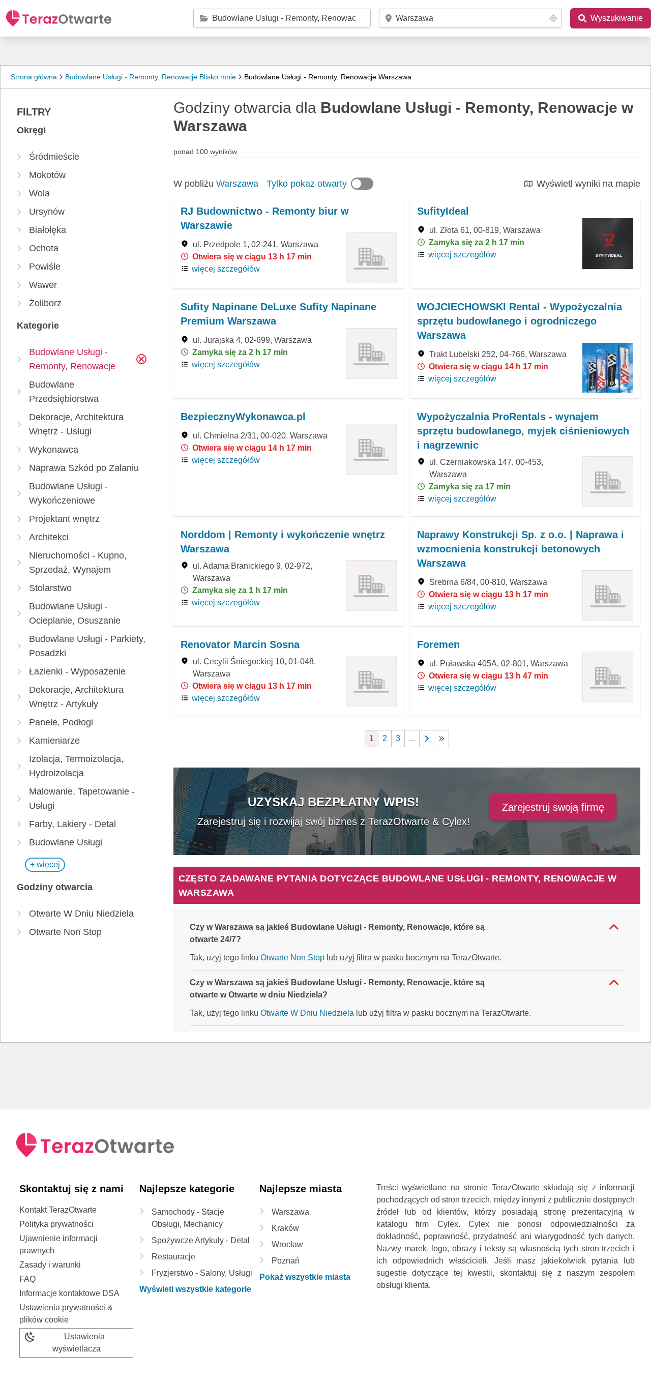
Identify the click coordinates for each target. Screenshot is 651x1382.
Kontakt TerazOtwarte (58, 1209)
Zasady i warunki (50, 1264)
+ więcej (45, 864)
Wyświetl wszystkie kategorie (195, 1289)
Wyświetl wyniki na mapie (588, 184)
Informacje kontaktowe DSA (69, 1293)
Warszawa (237, 184)
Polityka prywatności (56, 1224)
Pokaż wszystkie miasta (304, 1277)
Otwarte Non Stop (292, 957)
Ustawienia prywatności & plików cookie (66, 1313)
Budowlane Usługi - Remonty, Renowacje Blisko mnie (150, 77)
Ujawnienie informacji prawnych (58, 1244)
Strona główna (34, 77)
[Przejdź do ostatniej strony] (441, 738)
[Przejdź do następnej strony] (427, 738)
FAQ (27, 1279)
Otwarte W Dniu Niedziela (307, 1013)
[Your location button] (553, 18)
